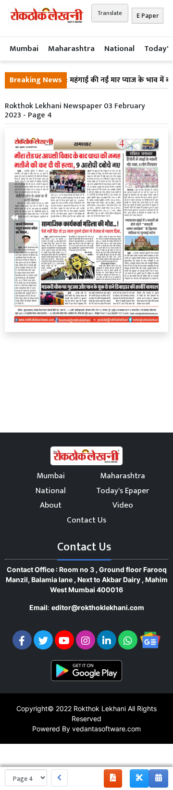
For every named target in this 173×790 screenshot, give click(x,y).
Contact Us (86, 520)
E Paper (147, 15)
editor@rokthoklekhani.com (97, 607)
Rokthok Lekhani (100, 708)
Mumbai (24, 48)
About (51, 505)
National (119, 48)
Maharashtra (71, 48)
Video (122, 505)
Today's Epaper (122, 490)
